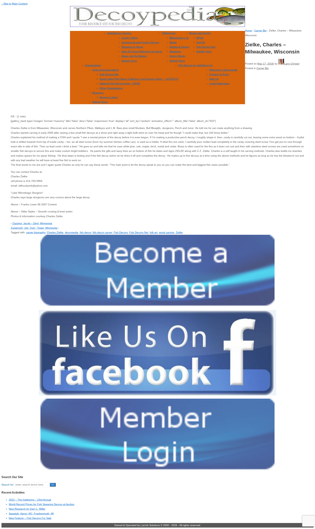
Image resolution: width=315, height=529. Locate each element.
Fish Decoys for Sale (190, 65)
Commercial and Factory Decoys (140, 42)
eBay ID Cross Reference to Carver (141, 51)
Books (173, 42)
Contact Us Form (219, 74)
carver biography (35, 232)
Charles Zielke (55, 232)
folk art (154, 232)
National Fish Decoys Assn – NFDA (120, 83)
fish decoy (85, 232)
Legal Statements (219, 83)
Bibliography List (179, 37)
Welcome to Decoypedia (223, 69)
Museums (98, 92)
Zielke (179, 232)
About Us (207, 65)
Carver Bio (260, 30)
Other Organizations (111, 88)
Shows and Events (199, 33)
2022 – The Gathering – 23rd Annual (30, 499)
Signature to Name (132, 46)
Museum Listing (109, 97)
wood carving (166, 232)
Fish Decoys (121, 232)
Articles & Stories (179, 46)
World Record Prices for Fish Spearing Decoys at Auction (41, 504)
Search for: (7, 484)
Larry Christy (291, 63)
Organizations (93, 65)
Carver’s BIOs (129, 37)
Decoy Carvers (122, 33)
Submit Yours (129, 60)
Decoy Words (177, 56)
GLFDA (200, 42)
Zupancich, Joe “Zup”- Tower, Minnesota (34, 227)
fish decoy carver (102, 232)
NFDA (199, 37)
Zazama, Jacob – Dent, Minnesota (32, 223)
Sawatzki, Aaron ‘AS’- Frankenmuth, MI (31, 513)
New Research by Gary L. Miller (27, 508)
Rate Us (214, 78)
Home (110, 33)
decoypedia (71, 232)
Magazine (175, 51)
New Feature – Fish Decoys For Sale (30, 518)
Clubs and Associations (105, 69)
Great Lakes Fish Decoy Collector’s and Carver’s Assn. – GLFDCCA (139, 78)
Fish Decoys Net (205, 46)
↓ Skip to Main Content (14, 3)
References (169, 33)
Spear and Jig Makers (134, 56)
